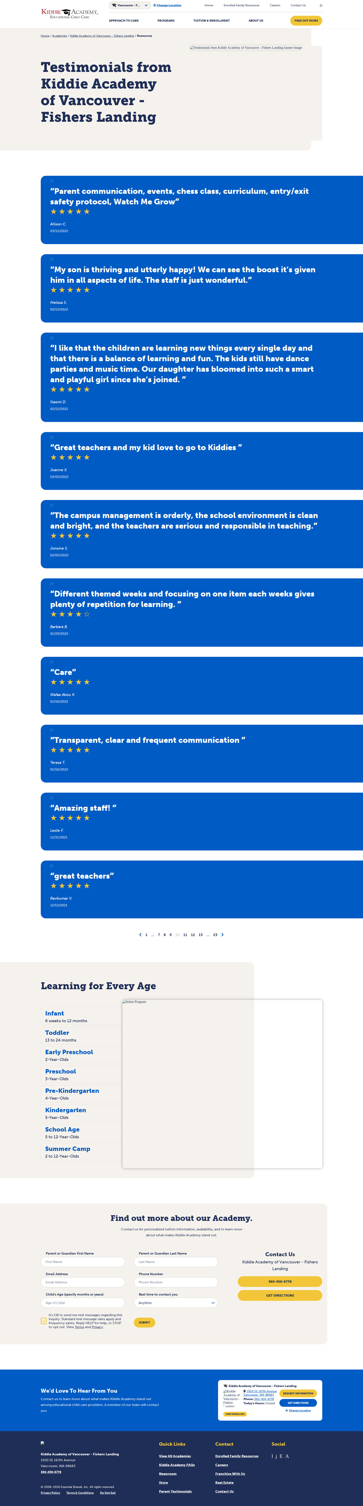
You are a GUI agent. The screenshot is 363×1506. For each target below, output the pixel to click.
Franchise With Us (230, 1474)
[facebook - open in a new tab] (276, 1456)
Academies (59, 36)
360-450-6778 (280, 1282)
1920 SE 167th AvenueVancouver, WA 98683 (260, 1393)
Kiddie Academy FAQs (177, 1465)
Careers (275, 5)
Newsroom (168, 1474)
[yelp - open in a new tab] (281, 1456)
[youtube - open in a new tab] (272, 1456)
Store (163, 1483)
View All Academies (175, 1456)
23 (215, 935)
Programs (166, 20)
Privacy (97, 1327)
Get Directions (280, 1295)
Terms (79, 1327)
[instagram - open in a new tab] (287, 1456)
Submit (144, 1322)
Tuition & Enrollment (211, 20)
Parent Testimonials (175, 1491)
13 (201, 935)
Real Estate (224, 1483)
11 (185, 935)
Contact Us (298, 5)
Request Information (298, 1393)
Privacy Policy (50, 1493)
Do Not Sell (108, 1493)
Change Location (169, 5)
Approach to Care (124, 20)
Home (209, 5)
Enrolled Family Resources (241, 5)
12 (193, 935)
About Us (256, 20)
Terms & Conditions (80, 1493)
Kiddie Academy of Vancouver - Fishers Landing (102, 36)
